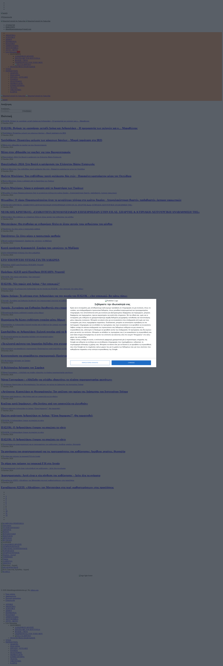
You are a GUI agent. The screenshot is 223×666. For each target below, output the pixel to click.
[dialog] (111, 333)
